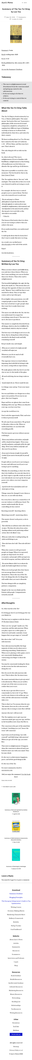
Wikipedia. (6, 216)
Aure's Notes (7, 3)
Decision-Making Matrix (16, 911)
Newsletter (16, 1023)
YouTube (16, 1026)
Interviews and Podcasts (16, 958)
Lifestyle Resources (16, 987)
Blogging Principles (16, 897)
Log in (16, 962)
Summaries (22, 17)
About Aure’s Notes (16, 939)
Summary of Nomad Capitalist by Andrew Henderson (16, 810)
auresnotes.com (7, 770)
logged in (13, 880)
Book (3, 54)
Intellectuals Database (16, 983)
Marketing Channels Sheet (16, 914)
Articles (16, 943)
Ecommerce (16, 954)
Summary (5, 50)
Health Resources (16, 979)
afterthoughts (6, 244)
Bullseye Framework (16, 918)
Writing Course (16, 907)
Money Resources (16, 994)
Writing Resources (16, 1013)
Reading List (16, 1001)
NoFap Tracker (16, 926)
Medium (16, 1030)
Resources (16, 950)
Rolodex (16, 922)
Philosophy (8, 780)
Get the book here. (8, 253)
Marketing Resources (16, 990)
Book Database (16, 975)
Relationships (16, 1005)
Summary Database (16, 893)
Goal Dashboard (16, 929)
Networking (16, 998)
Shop (16, 965)
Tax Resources (16, 1009)
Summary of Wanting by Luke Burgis (16, 866)
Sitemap (16, 1046)
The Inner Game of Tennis (10, 621)
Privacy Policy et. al (16, 1050)
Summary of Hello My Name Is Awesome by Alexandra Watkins (16, 839)
